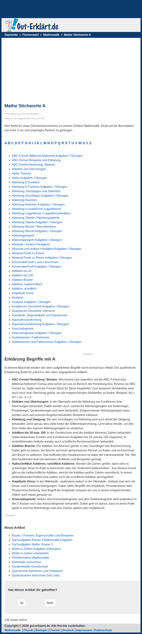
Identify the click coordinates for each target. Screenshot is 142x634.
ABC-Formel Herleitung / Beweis (33, 164)
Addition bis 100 (22, 275)
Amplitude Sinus (22, 293)
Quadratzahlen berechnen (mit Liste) (36, 575)
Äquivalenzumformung (26, 319)
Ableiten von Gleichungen (29, 169)
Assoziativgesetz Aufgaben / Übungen (37, 333)
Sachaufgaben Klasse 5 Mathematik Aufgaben (42, 540)
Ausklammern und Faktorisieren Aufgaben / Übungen (46, 341)
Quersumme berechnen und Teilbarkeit (37, 571)
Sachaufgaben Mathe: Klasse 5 (32, 544)
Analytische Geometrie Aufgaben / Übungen (40, 306)
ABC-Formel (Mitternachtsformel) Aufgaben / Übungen (47, 155)
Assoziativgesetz (23, 328)
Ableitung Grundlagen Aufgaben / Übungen (40, 195)
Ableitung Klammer (24, 200)
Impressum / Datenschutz (94, 630)
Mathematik (51, 34)
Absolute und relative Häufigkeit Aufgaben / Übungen (46, 248)
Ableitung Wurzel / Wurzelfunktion (34, 226)
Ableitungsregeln (23, 235)
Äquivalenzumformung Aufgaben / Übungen (40, 324)
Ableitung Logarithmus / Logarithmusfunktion (41, 213)
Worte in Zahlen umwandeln (30, 553)
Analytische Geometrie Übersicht (33, 310)
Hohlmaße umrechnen (26, 562)
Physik (28, 630)
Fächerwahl (30, 34)
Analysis (17, 297)
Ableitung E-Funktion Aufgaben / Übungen (39, 186)
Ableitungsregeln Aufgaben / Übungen (37, 239)
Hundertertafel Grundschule (30, 566)
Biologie (41, 630)
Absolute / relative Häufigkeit (30, 244)
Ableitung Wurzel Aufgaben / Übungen (37, 231)
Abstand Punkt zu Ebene (28, 253)
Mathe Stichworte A (77, 34)
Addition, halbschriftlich (27, 284)
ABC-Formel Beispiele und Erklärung (36, 160)
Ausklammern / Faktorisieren (30, 337)
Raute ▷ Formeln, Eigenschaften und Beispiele (43, 535)
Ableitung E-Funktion (26, 182)
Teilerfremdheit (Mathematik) (30, 557)
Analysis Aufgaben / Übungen (31, 302)
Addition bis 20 (21, 271)
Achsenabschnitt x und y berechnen (35, 262)
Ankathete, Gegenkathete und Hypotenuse (39, 315)
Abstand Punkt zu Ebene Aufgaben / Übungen (42, 257)
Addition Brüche (22, 279)
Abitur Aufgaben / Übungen (29, 177)
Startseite (11, 34)
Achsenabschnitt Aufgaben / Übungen (36, 266)
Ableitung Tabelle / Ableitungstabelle (36, 217)
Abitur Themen (21, 173)
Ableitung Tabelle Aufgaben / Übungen (37, 222)
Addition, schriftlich (24, 288)
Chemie (54, 630)
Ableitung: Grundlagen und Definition (36, 191)
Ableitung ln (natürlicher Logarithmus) (36, 208)
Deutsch (68, 630)
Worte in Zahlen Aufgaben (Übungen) (36, 548)
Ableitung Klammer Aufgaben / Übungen (38, 204)
